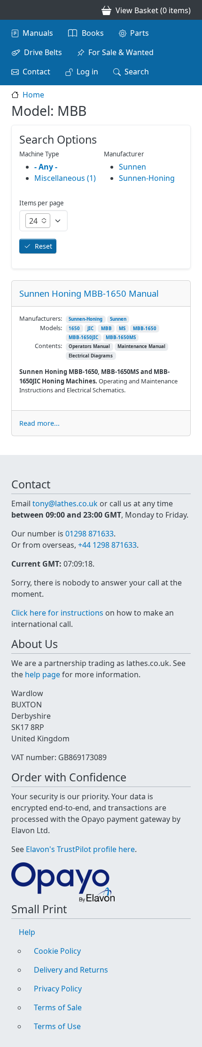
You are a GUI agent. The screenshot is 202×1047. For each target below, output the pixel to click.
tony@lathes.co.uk (65, 503)
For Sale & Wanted (121, 52)
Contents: (48, 345)
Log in (87, 71)
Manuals (38, 33)
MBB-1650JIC (83, 337)
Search (136, 71)
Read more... (39, 423)
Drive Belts (43, 52)
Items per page (41, 203)
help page (42, 674)
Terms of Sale (58, 1007)
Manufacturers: (40, 318)
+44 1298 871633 (107, 545)
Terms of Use (57, 1026)
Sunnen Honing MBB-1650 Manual (89, 293)
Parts (139, 33)
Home (33, 94)
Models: (51, 328)
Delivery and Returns (71, 970)
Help (27, 932)
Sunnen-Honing (85, 319)
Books (93, 33)
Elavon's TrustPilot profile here (80, 849)
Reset (43, 246)
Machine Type (39, 154)
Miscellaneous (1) (65, 178)
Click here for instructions (57, 613)
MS (122, 328)
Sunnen (118, 319)
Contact (36, 71)
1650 (74, 328)
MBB (106, 328)
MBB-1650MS (121, 337)
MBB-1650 (144, 328)
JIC (90, 328)
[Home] (15, 10)
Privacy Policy (58, 988)
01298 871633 (89, 533)
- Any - (45, 167)
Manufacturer (124, 154)
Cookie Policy (57, 951)
